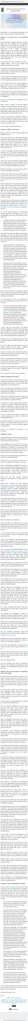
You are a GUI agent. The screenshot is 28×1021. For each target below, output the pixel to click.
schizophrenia (12, 1002)
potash (7, 1002)
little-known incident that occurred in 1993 (16, 551)
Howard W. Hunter (4, 1001)
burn (9, 999)
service (17, 1002)
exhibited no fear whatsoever (8, 635)
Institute (11, 485)
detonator (19, 999)
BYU (7, 485)
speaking (21, 1002)
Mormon (4, 1002)
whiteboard (14, 1003)
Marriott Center (24, 1001)
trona (24, 1002)
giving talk (24, 999)
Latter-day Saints (14, 1001)
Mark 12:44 (9, 312)
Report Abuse (24, 1020)
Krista (20, 997)
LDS (19, 1001)
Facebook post (13, 887)
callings (15, 999)
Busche (11, 999)
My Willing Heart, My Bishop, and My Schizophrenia (14, 206)
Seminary (3, 485)
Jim (9, 1001)
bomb (6, 999)
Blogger (20, 1020)
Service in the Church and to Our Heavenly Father (15, 10)
